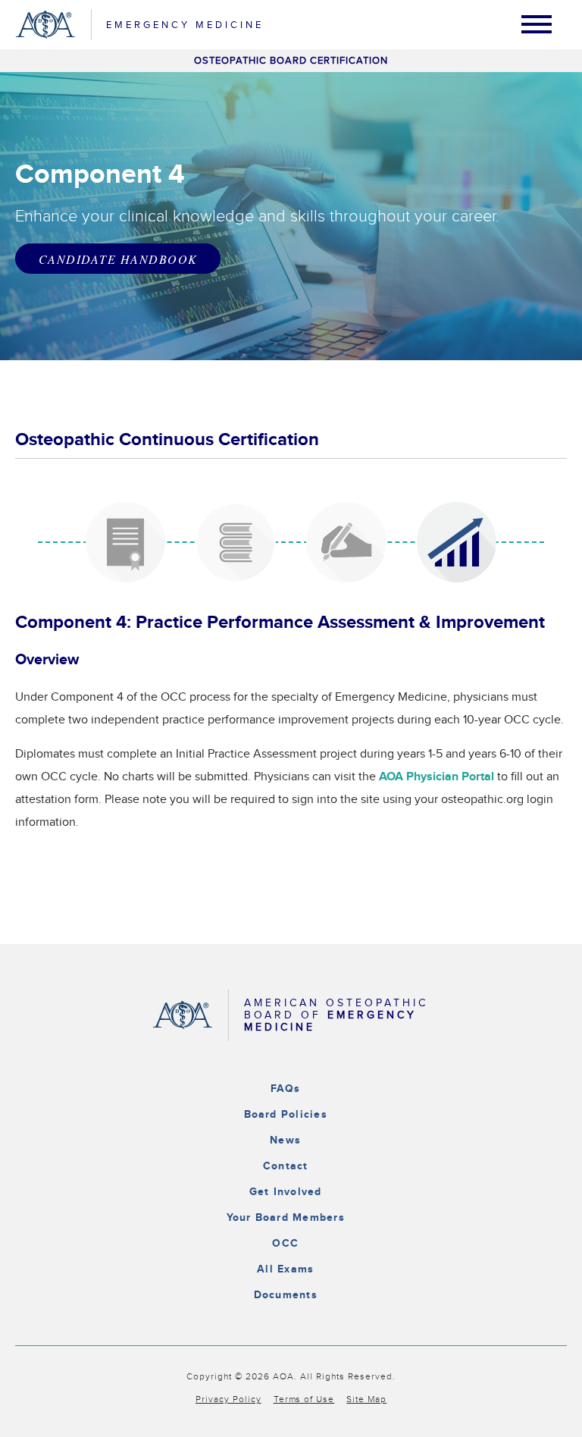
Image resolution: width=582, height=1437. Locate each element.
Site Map (366, 1399)
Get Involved (285, 1191)
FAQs (286, 1088)
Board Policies (285, 1114)
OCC (285, 1243)
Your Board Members (286, 1217)
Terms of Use (304, 1399)
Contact (285, 1165)
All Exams (285, 1269)
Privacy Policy (228, 1399)
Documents (286, 1294)
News (285, 1140)
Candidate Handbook (118, 259)
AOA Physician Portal (436, 777)
